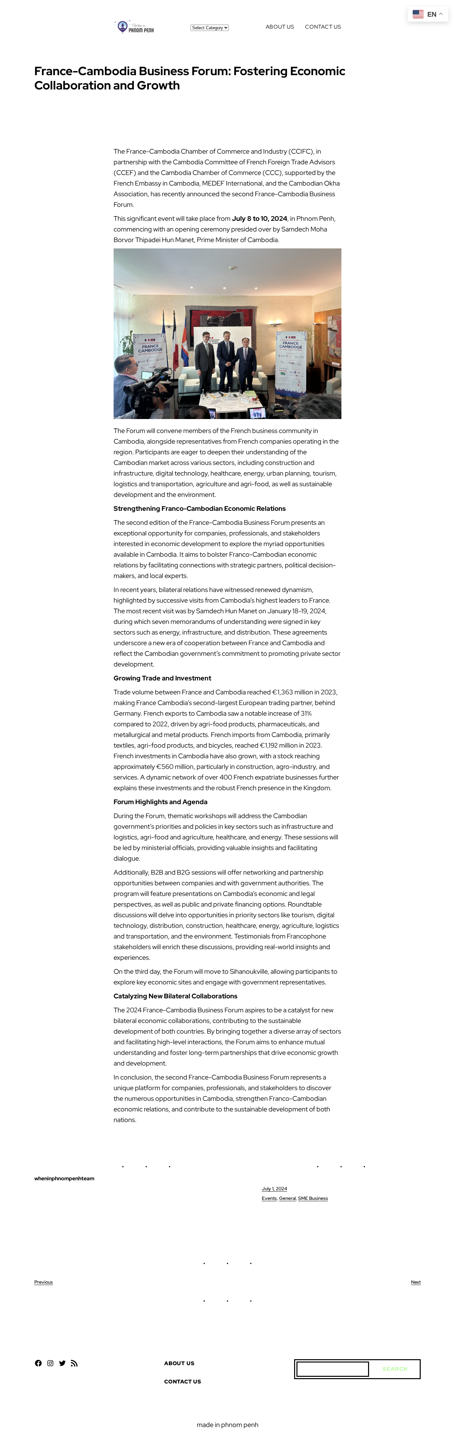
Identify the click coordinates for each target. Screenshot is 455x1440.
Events (269, 1198)
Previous (43, 1282)
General (287, 1198)
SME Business (313, 1198)
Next (416, 1282)
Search (395, 1369)
